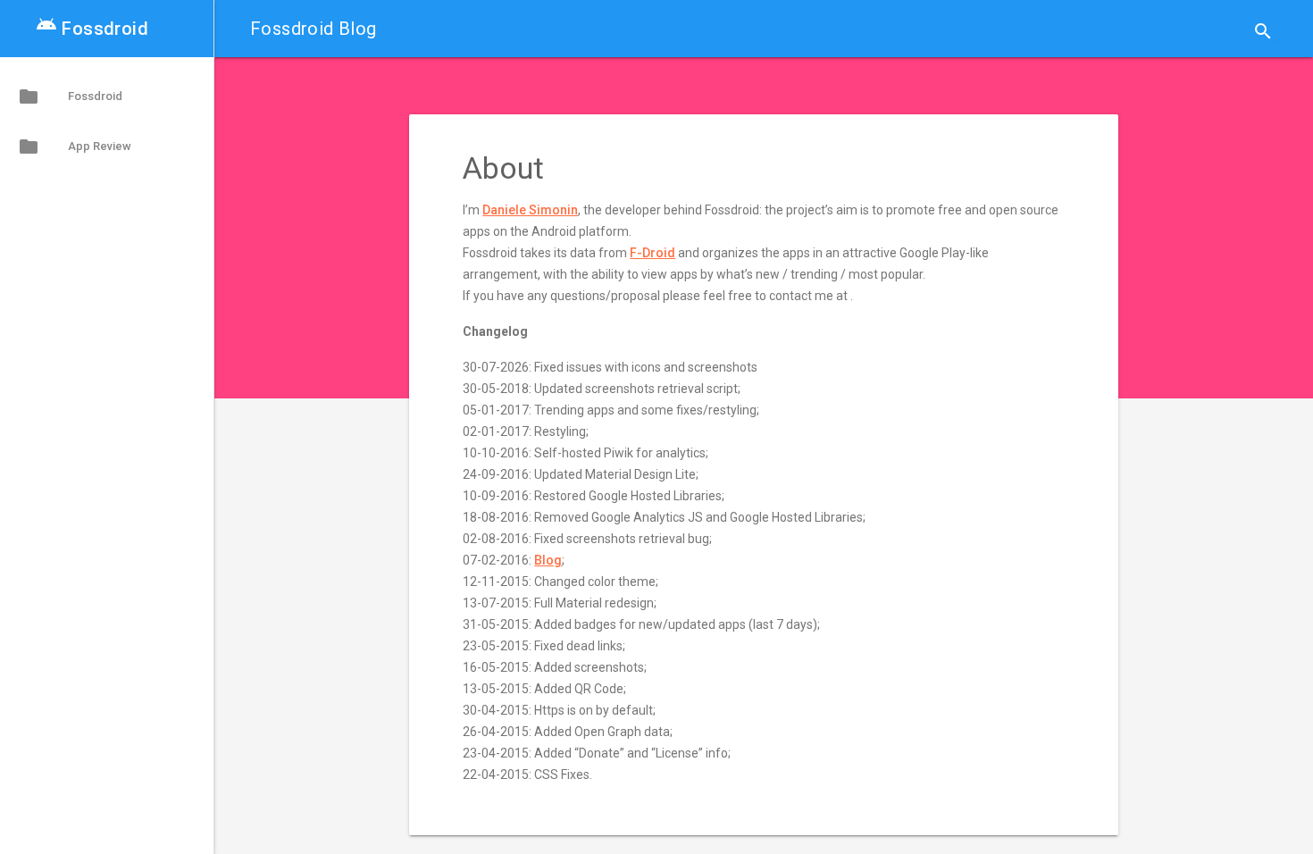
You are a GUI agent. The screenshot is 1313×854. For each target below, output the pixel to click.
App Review (74, 146)
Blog (548, 560)
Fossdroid (92, 28)
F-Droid (652, 253)
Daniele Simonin (530, 210)
